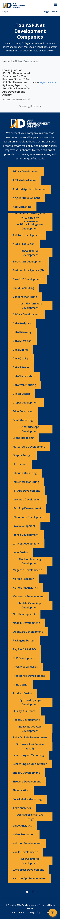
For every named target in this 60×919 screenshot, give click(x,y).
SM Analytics (20, 790)
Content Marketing (25, 297)
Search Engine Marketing (28, 755)
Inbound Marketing (25, 473)
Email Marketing (23, 420)
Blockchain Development (28, 261)
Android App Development (29, 189)
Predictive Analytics (25, 667)
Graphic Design (22, 455)
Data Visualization (24, 376)
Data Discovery (22, 332)
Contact (47, 912)
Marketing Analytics (25, 587)
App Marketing (22, 206)
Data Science (21, 367)
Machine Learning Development (30, 561)
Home (6, 61)
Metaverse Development (28, 596)
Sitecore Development (27, 781)
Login (5, 11)
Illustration (20, 464)
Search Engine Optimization (30, 764)
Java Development (24, 526)
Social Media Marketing (27, 799)
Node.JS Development (26, 623)
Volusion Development (27, 843)
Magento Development (27, 570)
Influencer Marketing (26, 482)
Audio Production (24, 244)
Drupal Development (26, 402)
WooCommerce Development (30, 861)
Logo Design (20, 552)
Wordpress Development (28, 869)
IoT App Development (26, 490)
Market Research (23, 579)
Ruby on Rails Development (30, 737)
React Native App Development (30, 729)
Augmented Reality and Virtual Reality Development (30, 217)
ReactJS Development (26, 720)
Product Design (22, 693)
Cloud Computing (23, 288)
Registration (51, 11)
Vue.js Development (25, 852)
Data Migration (22, 341)
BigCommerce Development (30, 253)
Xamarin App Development (29, 878)
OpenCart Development (28, 631)
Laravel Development (26, 543)
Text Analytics (22, 808)
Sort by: (43, 82)
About (21, 912)
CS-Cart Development (26, 314)
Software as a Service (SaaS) (30, 746)
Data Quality (20, 358)
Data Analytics (22, 323)
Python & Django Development (30, 702)
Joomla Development (26, 534)
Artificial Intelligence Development (30, 226)
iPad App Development (27, 508)
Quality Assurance (24, 711)
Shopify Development (26, 772)
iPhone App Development (29, 517)
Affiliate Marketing (24, 180)
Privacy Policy (34, 912)
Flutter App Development (29, 446)
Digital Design (21, 393)
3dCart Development (26, 171)
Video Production (23, 834)
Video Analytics (22, 825)
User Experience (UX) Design (30, 817)
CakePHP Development (27, 279)
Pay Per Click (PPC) (24, 649)
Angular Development (26, 198)
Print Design (20, 684)
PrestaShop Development (29, 676)
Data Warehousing (24, 385)
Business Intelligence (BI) (28, 270)
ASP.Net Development (27, 235)
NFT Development (24, 614)
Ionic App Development (27, 499)
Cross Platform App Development (30, 306)
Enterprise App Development (30, 429)
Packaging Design (24, 640)
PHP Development (24, 658)
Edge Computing (23, 411)
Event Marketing (23, 438)
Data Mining (20, 349)
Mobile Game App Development (30, 605)
